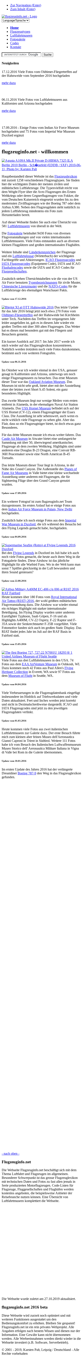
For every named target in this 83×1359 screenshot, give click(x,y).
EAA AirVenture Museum (39, 664)
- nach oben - (10, 1153)
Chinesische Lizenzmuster (19, 286)
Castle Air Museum (15, 438)
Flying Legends (23, 553)
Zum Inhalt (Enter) (22, 9)
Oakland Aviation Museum (47, 382)
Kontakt (15, 47)
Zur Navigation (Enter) (25, 5)
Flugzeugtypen (20, 31)
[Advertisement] (41, 965)
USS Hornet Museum (36, 408)
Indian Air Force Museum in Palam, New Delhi (40, 509)
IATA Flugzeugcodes (16, 263)
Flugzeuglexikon (65, 176)
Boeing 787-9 (27, 773)
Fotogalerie (17, 39)
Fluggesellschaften (14, 271)
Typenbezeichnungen (43, 282)
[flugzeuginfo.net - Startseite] (19, 16)
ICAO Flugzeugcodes (60, 260)
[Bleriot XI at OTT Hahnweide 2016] (28, 307)
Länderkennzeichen (42, 252)
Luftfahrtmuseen (21, 35)
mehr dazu (9, 83)
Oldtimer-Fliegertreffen (17, 315)
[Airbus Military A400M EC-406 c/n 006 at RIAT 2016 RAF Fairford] (41, 593)
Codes (14, 43)
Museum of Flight (20, 675)
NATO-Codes (58, 286)
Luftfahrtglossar (23, 256)
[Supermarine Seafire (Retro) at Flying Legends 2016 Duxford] (41, 549)
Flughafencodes (12, 267)
